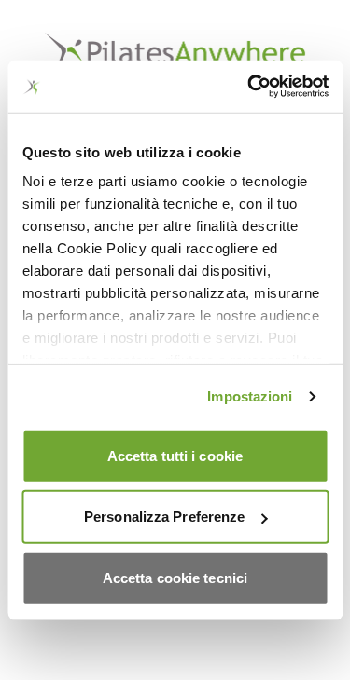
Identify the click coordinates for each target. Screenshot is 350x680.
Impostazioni (249, 396)
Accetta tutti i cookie (175, 455)
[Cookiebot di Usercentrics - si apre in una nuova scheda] (249, 87)
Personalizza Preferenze (164, 516)
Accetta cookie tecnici (175, 577)
